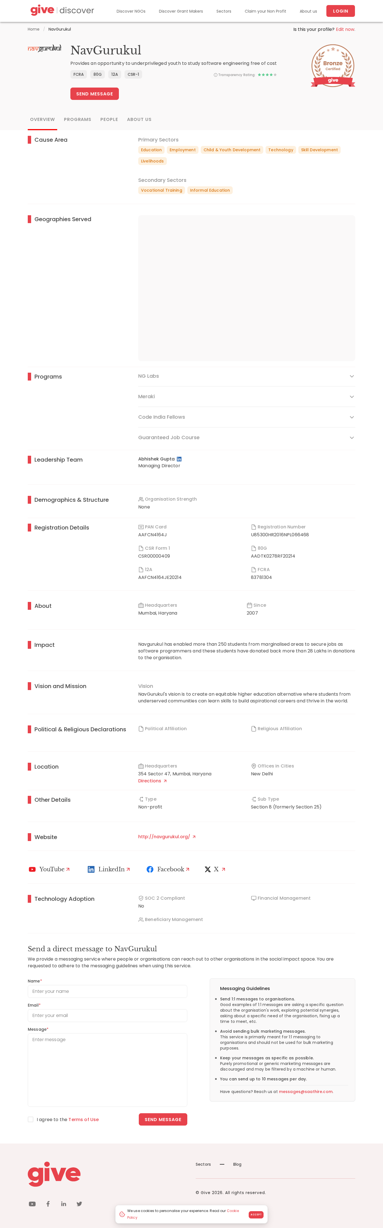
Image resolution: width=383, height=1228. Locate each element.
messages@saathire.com (306, 1091)
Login (340, 11)
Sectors (223, 11)
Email (34, 1005)
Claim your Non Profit (265, 11)
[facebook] (47, 1204)
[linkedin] (63, 1204)
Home (34, 29)
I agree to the (68, 1119)
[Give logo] (107, 1174)
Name (35, 981)
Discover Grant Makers (181, 11)
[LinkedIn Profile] (179, 459)
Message (38, 1029)
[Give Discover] (61, 11)
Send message (163, 1119)
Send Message (94, 94)
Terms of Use (83, 1119)
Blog (237, 1164)
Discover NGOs (131, 11)
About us (308, 11)
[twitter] (79, 1204)
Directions (150, 781)
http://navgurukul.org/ (164, 836)
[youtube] (32, 1204)
